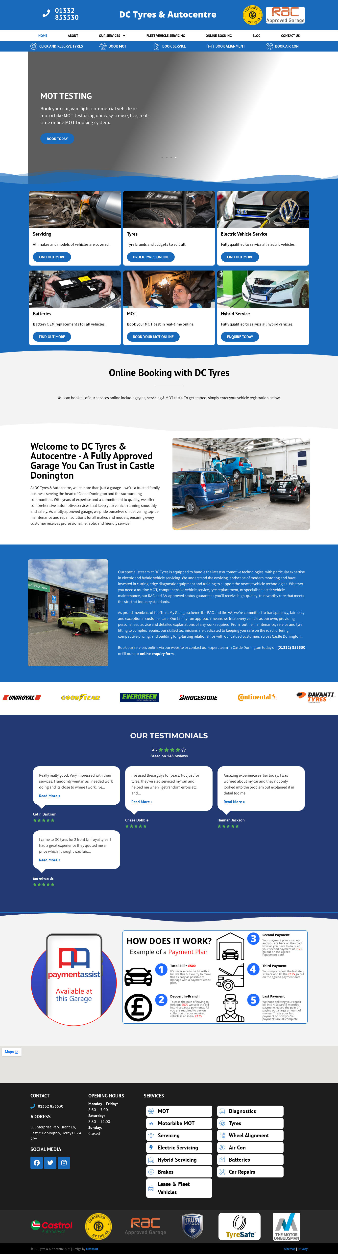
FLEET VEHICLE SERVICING (165, 35)
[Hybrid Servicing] (179, 1159)
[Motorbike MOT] (179, 1123)
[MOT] (179, 1111)
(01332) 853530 (291, 647)
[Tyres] (250, 1123)
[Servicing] (179, 1135)
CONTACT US (290, 35)
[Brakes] (179, 1171)
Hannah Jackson (231, 820)
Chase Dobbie (136, 820)
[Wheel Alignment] (250, 1135)
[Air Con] (250, 1147)
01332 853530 (67, 14)
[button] (162, 157)
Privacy (303, 1249)
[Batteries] (250, 1159)
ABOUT (73, 35)
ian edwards (43, 878)
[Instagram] (64, 1163)
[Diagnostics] (250, 1111)
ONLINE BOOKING (219, 35)
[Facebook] (36, 1163)
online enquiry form (157, 653)
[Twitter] (50, 1163)
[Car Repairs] (250, 1171)
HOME (42, 35)
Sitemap (289, 1249)
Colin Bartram (44, 814)
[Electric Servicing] (179, 1147)
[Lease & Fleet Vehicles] (179, 1188)
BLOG (257, 35)
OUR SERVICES (109, 35)
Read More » (49, 795)
